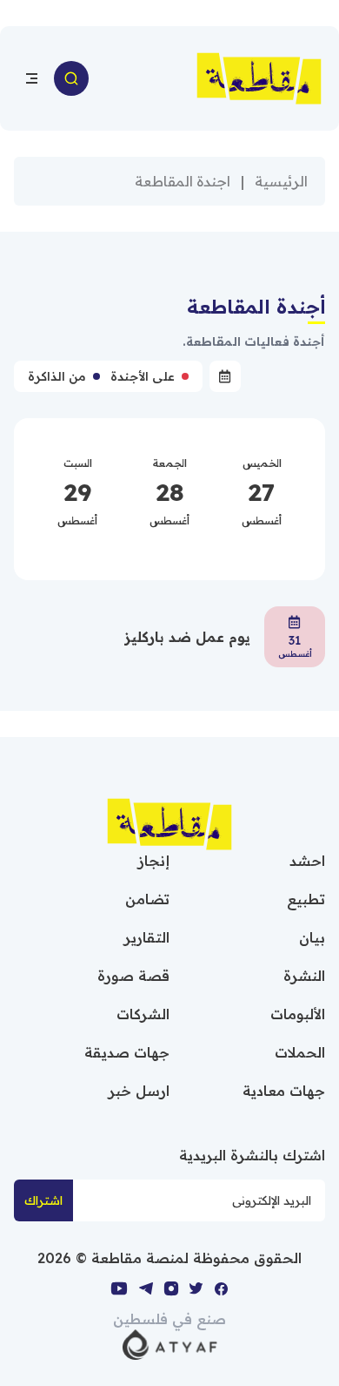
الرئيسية (281, 181)
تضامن (147, 899)
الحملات (300, 1052)
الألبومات (297, 1014)
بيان (312, 937)
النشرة (304, 975)
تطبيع (306, 899)
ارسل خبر (139, 1090)
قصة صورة (133, 975)
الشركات (143, 1014)
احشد (307, 860)
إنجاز (154, 860)
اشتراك (43, 1200)
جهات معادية (284, 1090)
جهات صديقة (127, 1052)
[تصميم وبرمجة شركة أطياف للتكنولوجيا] (170, 1343)
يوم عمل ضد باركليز (187, 637)
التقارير (147, 937)
